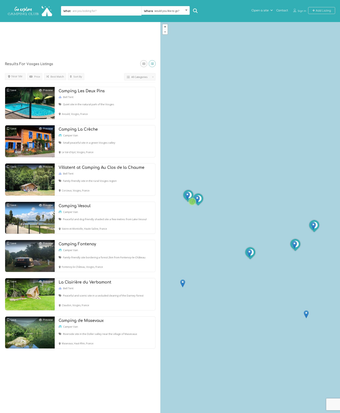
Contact (282, 10)
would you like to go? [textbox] (166, 11)
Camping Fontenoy (77, 244)
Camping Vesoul (75, 206)
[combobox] (165, 10)
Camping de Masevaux (81, 321)
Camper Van (70, 135)
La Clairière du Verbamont (85, 282)
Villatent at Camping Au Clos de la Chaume (101, 167)
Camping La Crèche (78, 129)
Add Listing (323, 10)
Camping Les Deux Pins (82, 91)
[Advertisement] (80, 37)
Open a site (260, 10)
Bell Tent (68, 97)
